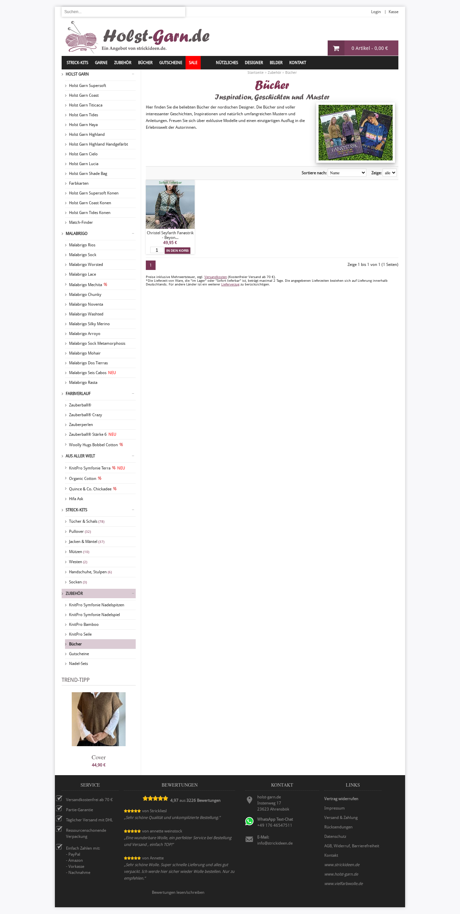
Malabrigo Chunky (85, 294)
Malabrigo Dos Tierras (88, 363)
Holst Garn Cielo (83, 154)
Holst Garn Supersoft (87, 85)
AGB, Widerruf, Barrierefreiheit (351, 846)
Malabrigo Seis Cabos (92, 372)
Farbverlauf (78, 393)
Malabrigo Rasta (83, 382)
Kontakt (297, 62)
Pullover (80, 531)
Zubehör (74, 593)
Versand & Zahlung (341, 817)
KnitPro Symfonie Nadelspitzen (96, 605)
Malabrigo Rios (82, 245)
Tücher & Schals (86, 521)
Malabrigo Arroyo (84, 333)
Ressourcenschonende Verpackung (86, 833)
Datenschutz (335, 836)
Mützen (79, 551)
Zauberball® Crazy (85, 415)
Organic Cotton (82, 478)
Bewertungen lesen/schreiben (178, 892)
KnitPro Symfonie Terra (97, 468)
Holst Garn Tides (83, 115)
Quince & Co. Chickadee (90, 489)
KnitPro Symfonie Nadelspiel (94, 614)
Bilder (276, 62)
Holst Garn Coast (84, 95)
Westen (78, 561)
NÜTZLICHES (227, 62)
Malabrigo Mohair (85, 353)
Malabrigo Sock (82, 254)
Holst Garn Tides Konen (89, 212)
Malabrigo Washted (86, 314)
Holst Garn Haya (83, 124)
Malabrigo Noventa (86, 304)
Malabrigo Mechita (85, 284)
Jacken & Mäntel (86, 541)
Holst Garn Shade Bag (88, 173)
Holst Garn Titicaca (85, 105)
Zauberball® (80, 405)
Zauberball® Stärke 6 (92, 434)
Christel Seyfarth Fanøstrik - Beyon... (170, 235)
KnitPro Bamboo (84, 624)
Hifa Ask (76, 498)
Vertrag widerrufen (341, 798)
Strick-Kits (77, 62)
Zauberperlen (81, 424)
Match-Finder (81, 222)
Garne (101, 62)
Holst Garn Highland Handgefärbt (98, 144)
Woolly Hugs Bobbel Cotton (93, 445)
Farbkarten (79, 183)
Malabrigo (77, 233)
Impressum (334, 808)
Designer (254, 62)
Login (376, 11)
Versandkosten (215, 277)
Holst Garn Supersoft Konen (94, 193)
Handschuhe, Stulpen (90, 572)
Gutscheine (79, 653)
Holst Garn (77, 74)
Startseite (256, 72)
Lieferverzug (230, 284)
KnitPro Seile (80, 634)
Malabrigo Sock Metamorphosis (97, 343)
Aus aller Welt (80, 456)
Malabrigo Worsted (86, 264)
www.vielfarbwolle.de (343, 883)
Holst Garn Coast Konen (90, 203)
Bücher (75, 644)
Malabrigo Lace (82, 274)
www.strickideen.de (341, 864)
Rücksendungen (338, 827)
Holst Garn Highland (87, 134)
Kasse (393, 11)
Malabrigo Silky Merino (89, 324)
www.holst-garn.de (341, 874)
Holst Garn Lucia (83, 163)
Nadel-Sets (78, 663)
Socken (78, 582)
